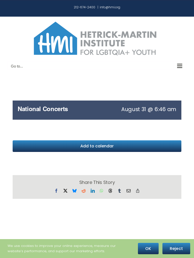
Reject (176, 248)
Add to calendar (97, 146)
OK (148, 248)
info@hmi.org (110, 7)
